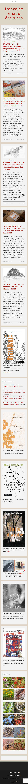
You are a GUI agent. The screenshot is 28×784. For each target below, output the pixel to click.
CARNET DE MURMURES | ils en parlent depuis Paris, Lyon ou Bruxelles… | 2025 (14, 103)
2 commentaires (8, 203)
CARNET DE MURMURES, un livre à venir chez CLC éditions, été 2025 (13, 286)
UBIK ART (20, 573)
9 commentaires (8, 74)
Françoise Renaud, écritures (14, 13)
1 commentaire (8, 139)
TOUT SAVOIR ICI (7, 372)
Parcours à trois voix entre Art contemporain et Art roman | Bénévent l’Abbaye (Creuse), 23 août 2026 (14, 392)
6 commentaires (8, 322)
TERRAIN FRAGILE (13, 772)
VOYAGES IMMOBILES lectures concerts (14, 778)
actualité (5, 41)
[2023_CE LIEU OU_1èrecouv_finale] (14, 481)
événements (12, 41)
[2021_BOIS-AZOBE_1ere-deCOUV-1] (14, 529)
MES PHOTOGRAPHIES (13, 775)
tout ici (8, 551)
